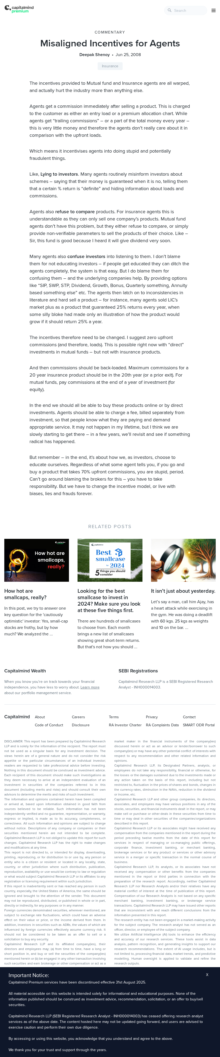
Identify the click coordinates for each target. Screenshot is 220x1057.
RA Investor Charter (125, 725)
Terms (114, 717)
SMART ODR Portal (199, 725)
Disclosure (81, 725)
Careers (78, 717)
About (40, 717)
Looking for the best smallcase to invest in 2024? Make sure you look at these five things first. (109, 601)
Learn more (90, 687)
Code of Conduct (49, 725)
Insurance (110, 66)
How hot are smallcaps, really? (25, 594)
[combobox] (185, 10)
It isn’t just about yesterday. (183, 591)
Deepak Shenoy (94, 54)
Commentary (110, 32)
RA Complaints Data (162, 725)
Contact (189, 717)
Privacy (152, 717)
